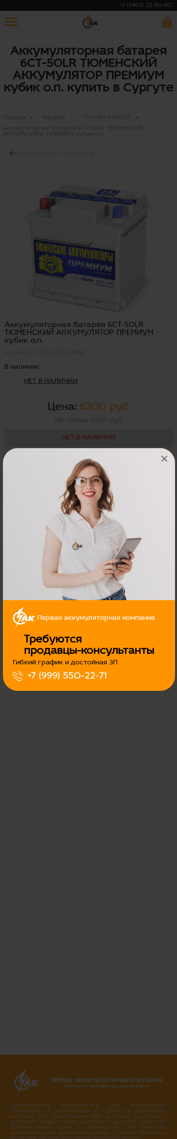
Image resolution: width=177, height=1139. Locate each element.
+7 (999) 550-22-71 (67, 676)
